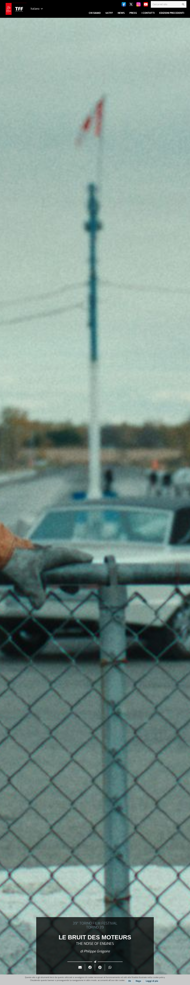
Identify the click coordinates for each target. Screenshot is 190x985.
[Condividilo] (90, 967)
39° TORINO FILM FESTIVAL (95, 923)
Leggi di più (152, 981)
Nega (138, 981)
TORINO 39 (95, 927)
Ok (129, 981)
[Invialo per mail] (80, 967)
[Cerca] (183, 4)
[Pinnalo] (100, 967)
